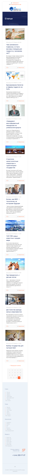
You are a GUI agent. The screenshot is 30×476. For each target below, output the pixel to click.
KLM (7, 425)
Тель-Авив (9, 410)
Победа (8, 424)
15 (20, 375)
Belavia (8, 428)
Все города (8, 415)
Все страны (8, 400)
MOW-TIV (9, 440)
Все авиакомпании (10, 430)
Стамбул (9, 408)
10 (20, 372)
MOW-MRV (9, 441)
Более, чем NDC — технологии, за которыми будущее (13, 201)
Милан (8, 413)
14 (17, 375)
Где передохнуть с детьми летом (13, 276)
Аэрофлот (9, 422)
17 (13, 377)
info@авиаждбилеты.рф (15, 4)
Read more (21, 67)
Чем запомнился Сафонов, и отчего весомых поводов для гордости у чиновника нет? (14, 49)
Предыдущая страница (16, 365)
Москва (8, 407)
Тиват (8, 411)
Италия (8, 399)
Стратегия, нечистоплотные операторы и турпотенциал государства (12, 163)
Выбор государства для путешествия (14, 347)
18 (16, 377)
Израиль (8, 395)
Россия (8, 392)
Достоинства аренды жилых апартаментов (14, 311)
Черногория (9, 396)
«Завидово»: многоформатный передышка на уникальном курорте (13, 124)
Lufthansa (9, 429)
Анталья (8, 414)
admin (9, 42)
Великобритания (10, 398)
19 (19, 377)
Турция (8, 393)
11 (9, 375)
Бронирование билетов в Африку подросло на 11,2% (14, 87)
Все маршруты (9, 446)
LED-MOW (9, 443)
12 (12, 375)
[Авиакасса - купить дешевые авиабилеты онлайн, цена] (15, 9)
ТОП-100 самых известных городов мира (13, 238)
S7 (7, 426)
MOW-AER (9, 439)
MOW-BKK (9, 444)
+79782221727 (15, 3)
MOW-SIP (9, 437)
